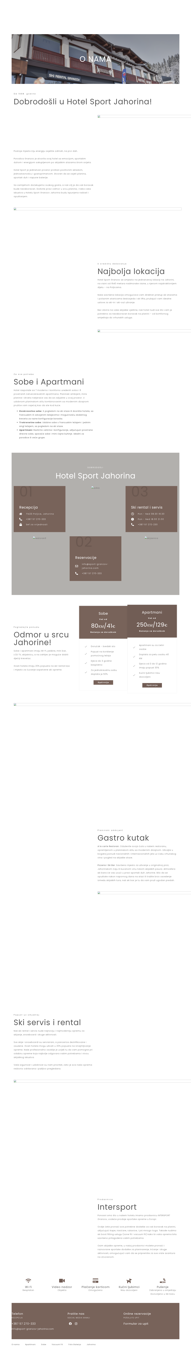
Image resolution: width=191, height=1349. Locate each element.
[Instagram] (76, 1323)
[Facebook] (70, 1323)
